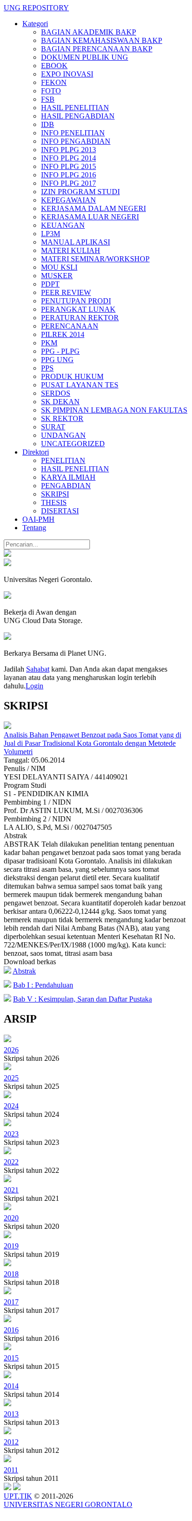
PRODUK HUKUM (72, 376)
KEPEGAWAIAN (68, 200)
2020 (11, 1218)
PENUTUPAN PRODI (76, 301)
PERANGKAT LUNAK (78, 309)
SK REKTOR (62, 418)
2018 (11, 1274)
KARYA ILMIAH (68, 477)
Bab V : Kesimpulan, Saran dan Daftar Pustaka (82, 999)
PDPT (50, 284)
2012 (11, 1442)
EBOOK (54, 66)
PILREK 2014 (62, 334)
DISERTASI (60, 511)
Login (34, 686)
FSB (48, 99)
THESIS (54, 502)
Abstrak (24, 971)
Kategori (35, 24)
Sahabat (37, 669)
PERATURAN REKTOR (80, 318)
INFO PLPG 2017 (68, 183)
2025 (11, 1078)
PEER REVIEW (66, 292)
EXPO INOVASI (67, 74)
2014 (11, 1386)
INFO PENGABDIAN (75, 141)
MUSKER (57, 276)
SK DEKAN (60, 402)
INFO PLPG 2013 (68, 150)
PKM (49, 343)
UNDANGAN (63, 435)
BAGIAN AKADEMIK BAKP (88, 32)
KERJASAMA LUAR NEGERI (90, 217)
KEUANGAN (63, 225)
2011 (11, 1470)
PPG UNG (57, 360)
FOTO (51, 91)
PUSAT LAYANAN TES (79, 385)
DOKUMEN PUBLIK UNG (84, 57)
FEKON (54, 82)
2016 (11, 1330)
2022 (11, 1162)
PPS (47, 368)
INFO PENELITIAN (73, 133)
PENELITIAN (63, 460)
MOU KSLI (59, 267)
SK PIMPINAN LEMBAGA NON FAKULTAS (114, 410)
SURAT (53, 427)
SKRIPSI (55, 494)
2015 (11, 1358)
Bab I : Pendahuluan (43, 985)
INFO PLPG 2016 (68, 175)
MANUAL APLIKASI (75, 242)
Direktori (35, 452)
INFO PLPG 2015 (68, 166)
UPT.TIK (18, 1496)
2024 (11, 1106)
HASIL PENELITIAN (75, 108)
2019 (11, 1246)
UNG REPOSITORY (36, 8)
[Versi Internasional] (7, 554)
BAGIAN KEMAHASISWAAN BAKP (101, 40)
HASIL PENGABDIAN (78, 116)
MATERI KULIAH (70, 250)
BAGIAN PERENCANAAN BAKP (96, 49)
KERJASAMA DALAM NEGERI (93, 208)
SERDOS (55, 393)
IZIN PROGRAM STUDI (80, 192)
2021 (11, 1190)
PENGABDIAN (66, 486)
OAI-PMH (38, 519)
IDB (47, 124)
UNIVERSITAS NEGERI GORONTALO (68, 1504)
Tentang (34, 528)
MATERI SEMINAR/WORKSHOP (95, 259)
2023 (11, 1134)
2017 (11, 1302)
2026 (11, 1050)
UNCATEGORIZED (73, 444)
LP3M (50, 234)
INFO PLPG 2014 (68, 158)
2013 (11, 1414)
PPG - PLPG (60, 351)
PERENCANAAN (69, 326)
